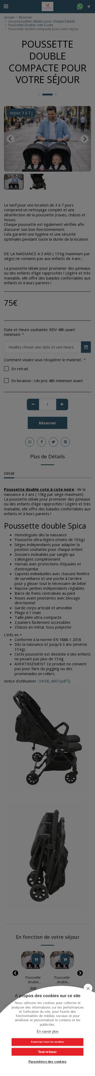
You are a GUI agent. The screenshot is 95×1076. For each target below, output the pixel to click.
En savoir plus (48, 1031)
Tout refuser (47, 1052)
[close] (88, 988)
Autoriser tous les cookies (47, 1042)
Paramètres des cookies (47, 1062)
